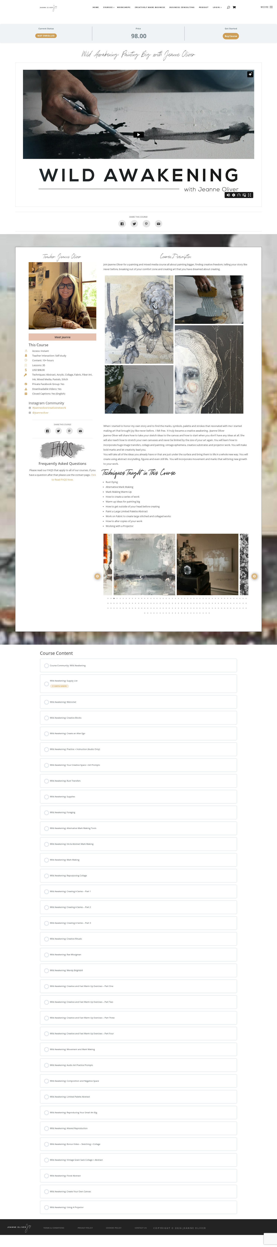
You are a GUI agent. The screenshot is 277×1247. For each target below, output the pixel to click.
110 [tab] (160, 609)
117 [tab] (182, 609)
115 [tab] (176, 609)
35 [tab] (213, 599)
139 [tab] (145, 614)
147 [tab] (170, 614)
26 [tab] (185, 599)
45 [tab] (243, 599)
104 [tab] (142, 609)
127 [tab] (213, 609)
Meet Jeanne (62, 337)
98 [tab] (124, 609)
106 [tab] (148, 609)
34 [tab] (209, 599)
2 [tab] (111, 599)
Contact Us (141, 1228)
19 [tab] (164, 599)
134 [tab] (234, 609)
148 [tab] (173, 614)
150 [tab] (179, 614)
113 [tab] (170, 609)
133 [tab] (231, 609)
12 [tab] (142, 599)
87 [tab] (231, 604)
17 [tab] (157, 599)
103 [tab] (139, 609)
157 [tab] (200, 614)
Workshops (123, 7)
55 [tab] (133, 604)
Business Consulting (182, 7)
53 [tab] (127, 604)
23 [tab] (176, 599)
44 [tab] (240, 599)
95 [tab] (114, 609)
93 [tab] (108, 609)
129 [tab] (219, 609)
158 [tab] (203, 614)
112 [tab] (167, 609)
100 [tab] (130, 609)
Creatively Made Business (150, 7)
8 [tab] (130, 599)
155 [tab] (194, 614)
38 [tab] (222, 599)
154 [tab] (191, 614)
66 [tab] (167, 604)
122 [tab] (197, 609)
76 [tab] (197, 604)
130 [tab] (222, 609)
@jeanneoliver (40, 412)
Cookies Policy (113, 1228)
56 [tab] (136, 604)
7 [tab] (127, 599)
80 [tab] (209, 604)
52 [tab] (124, 604)
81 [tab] (213, 604)
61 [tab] (151, 604)
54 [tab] (130, 604)
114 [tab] (173, 609)
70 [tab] (179, 604)
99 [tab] (127, 609)
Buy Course (231, 36)
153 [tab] (188, 614)
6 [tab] (124, 599)
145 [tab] (164, 614)
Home (96, 7)
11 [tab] (139, 599)
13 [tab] (145, 599)
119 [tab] (188, 609)
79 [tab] (206, 604)
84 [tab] (222, 604)
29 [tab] (194, 599)
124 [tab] (203, 609)
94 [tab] (111, 609)
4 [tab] (117, 599)
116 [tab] (179, 609)
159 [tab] (206, 614)
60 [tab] (148, 604)
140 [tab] (148, 614)
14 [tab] (148, 599)
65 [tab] (164, 604)
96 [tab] (117, 609)
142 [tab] (154, 614)
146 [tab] (167, 614)
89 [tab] (237, 604)
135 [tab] (237, 609)
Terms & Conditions (53, 1228)
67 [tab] (170, 604)
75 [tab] (194, 604)
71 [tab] (182, 604)
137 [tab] (243, 609)
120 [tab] (191, 609)
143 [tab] (157, 614)
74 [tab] (191, 604)
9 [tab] (133, 599)
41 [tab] (231, 599)
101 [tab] (133, 609)
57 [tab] (139, 604)
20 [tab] (167, 599)
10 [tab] (136, 599)
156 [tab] (197, 614)
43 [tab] (237, 599)
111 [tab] (164, 609)
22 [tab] (173, 599)
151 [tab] (182, 614)
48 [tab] (111, 604)
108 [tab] (154, 609)
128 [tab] (216, 609)
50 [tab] (117, 604)
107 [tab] (151, 609)
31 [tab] (200, 599)
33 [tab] (206, 599)
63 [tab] (157, 604)
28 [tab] (191, 599)
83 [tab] (219, 604)
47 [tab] (108, 604)
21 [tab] (170, 599)
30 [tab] (197, 599)
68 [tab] (173, 604)
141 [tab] (151, 614)
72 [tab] (185, 604)
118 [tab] (185, 609)
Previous (97, 576)
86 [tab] (228, 604)
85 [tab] (225, 604)
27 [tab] (188, 599)
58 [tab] (142, 604)
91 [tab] (243, 604)
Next (254, 576)
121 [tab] (194, 609)
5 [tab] (121, 599)
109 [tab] (157, 609)
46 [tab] (246, 599)
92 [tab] (246, 604)
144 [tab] (160, 614)
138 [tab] (246, 609)
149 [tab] (176, 614)
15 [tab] (151, 599)
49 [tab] (114, 604)
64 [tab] (160, 604)
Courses (107, 7)
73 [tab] (188, 604)
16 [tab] (154, 599)
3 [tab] (114, 599)
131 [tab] (225, 609)
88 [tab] (234, 604)
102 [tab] (136, 609)
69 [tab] (176, 604)
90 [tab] (240, 604)
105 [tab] (145, 609)
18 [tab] (160, 599)
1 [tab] (108, 599)
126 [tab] (209, 609)
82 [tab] (216, 604)
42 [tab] (234, 599)
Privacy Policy (85, 1228)
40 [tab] (228, 599)
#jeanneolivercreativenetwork (49, 407)
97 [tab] (121, 609)
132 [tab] (228, 609)
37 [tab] (219, 599)
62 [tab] (154, 604)
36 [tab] (216, 599)
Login (216, 7)
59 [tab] (145, 604)
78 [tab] (203, 604)
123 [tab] (200, 609)
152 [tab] (185, 614)
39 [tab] (225, 599)
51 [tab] (121, 604)
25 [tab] (182, 599)
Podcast (204, 7)
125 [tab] (206, 609)
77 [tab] (200, 604)
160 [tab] (209, 614)
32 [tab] (203, 599)
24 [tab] (179, 599)
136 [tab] (240, 609)
